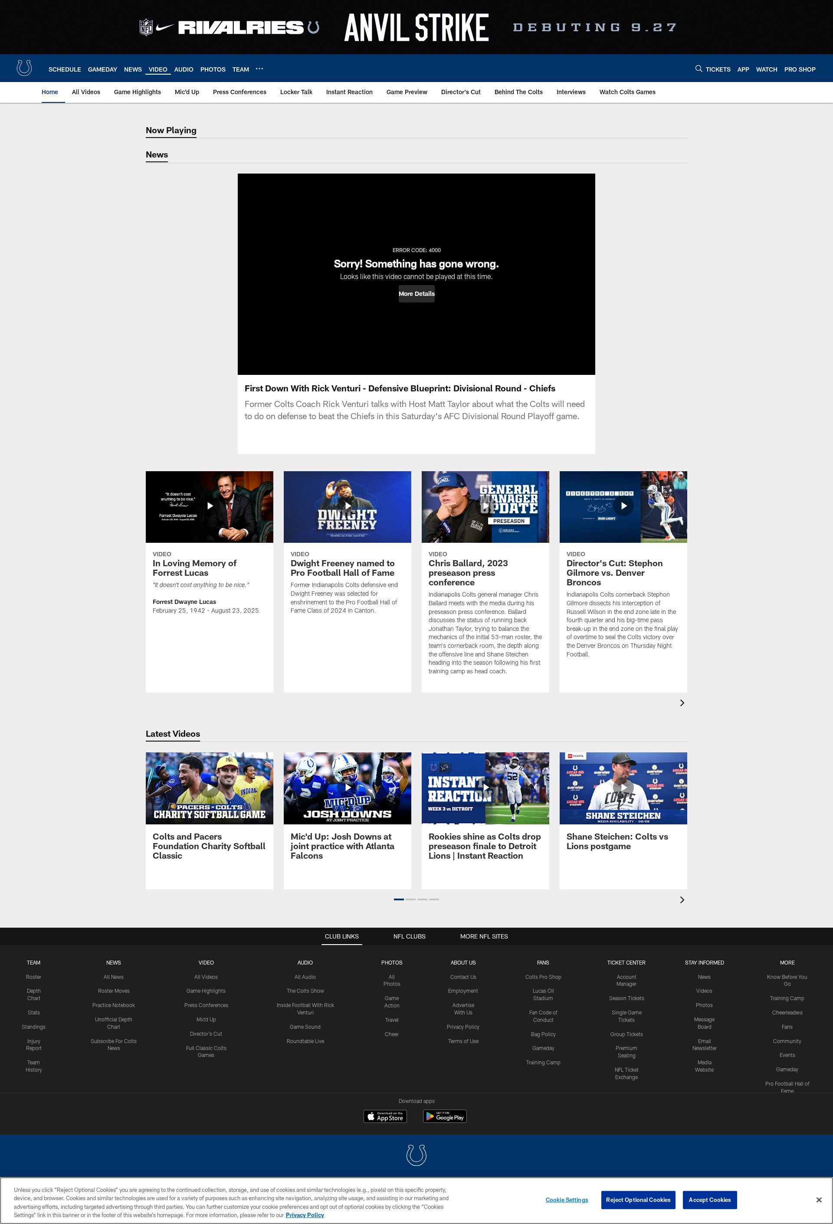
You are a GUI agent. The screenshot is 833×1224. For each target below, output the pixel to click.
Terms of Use (463, 1041)
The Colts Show (305, 991)
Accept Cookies (710, 1199)
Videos (704, 991)
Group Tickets (626, 1034)
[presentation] (683, 704)
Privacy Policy (463, 1027)
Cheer (392, 1034)
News (113, 962)
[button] (417, 293)
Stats (34, 1012)
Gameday (543, 1048)
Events (787, 1055)
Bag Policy (543, 1034)
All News (114, 977)
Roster (33, 977)
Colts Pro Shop (543, 977)
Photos (392, 962)
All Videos (206, 977)
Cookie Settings (567, 1199)
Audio (305, 962)
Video (206, 962)
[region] (416, 1200)
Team (33, 962)
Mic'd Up (206, 1019)
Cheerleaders (787, 1012)
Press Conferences (206, 1005)
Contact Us (463, 977)
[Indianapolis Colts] (416, 1156)
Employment (463, 991)
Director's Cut (206, 1033)
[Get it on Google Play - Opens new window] (444, 1120)
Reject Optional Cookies (638, 1199)
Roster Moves (114, 991)
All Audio (305, 977)
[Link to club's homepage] (24, 68)
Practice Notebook (113, 1005)
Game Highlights (206, 991)
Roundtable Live (305, 1041)
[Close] (819, 1199)
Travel (392, 1020)
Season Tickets (626, 998)
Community (787, 1041)
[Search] (698, 68)
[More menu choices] (259, 68)
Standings (34, 1027)
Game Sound (305, 1027)
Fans (787, 1027)
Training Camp (543, 1062)
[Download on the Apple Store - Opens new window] (385, 1117)
